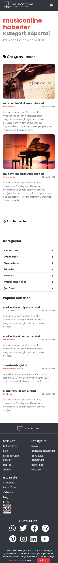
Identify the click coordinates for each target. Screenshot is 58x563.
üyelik (34, 446)
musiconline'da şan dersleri (19, 390)
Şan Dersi (7, 394)
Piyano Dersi (8, 310)
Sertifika (20, 368)
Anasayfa (9, 482)
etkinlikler (37, 465)
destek (7, 465)
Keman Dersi (9, 339)
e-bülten (36, 469)
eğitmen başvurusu (43, 451)
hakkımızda (10, 446)
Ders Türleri (10, 487)
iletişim (7, 469)
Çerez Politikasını (15, 560)
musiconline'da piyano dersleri (23, 173)
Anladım (43, 560)
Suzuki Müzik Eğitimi (15, 365)
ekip (5, 451)
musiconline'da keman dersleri (23, 103)
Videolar (8, 492)
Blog (5, 497)
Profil (6, 502)
